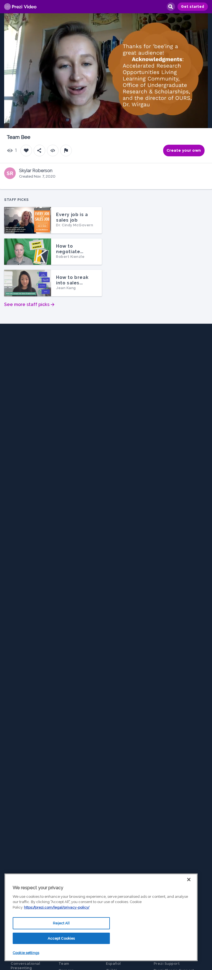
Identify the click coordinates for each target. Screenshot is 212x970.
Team (64, 963)
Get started (192, 7)
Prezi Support (167, 963)
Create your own (184, 150)
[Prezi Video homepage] (20, 6)
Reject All (61, 923)
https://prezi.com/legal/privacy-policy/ (56, 907)
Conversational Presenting (25, 965)
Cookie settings (26, 953)
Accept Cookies (61, 938)
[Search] (170, 6)
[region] (101, 917)
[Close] (189, 879)
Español (113, 963)
